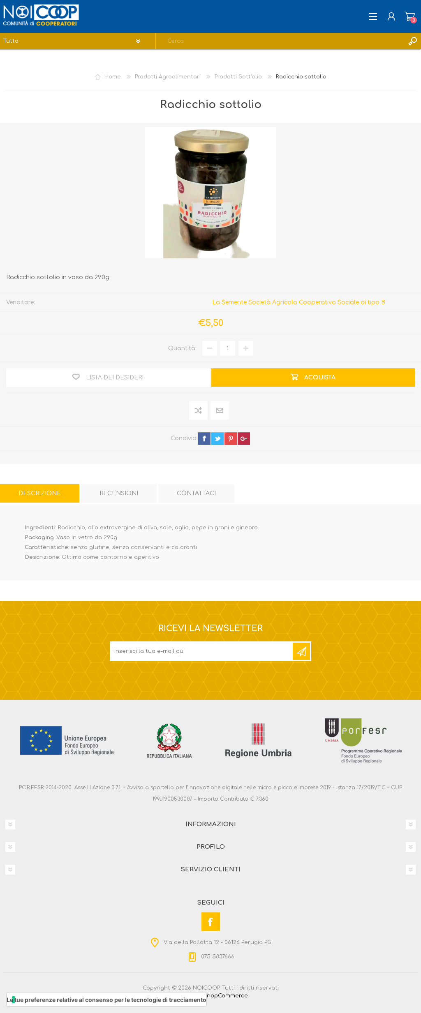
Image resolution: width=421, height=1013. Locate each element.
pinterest (230, 438)
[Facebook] (210, 921)
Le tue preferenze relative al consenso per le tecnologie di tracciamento (106, 999)
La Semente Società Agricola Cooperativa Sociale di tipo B (298, 302)
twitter (217, 438)
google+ (244, 438)
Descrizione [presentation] (40, 493)
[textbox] (280, 41)
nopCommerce (227, 996)
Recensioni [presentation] (118, 493)
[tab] (39, 493)
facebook (204, 438)
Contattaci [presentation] (196, 493)
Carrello (409, 16)
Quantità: (182, 348)
